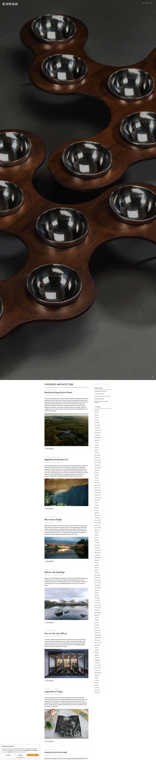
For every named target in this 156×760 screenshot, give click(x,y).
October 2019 (97, 610)
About (147, 3)
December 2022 (97, 520)
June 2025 (96, 445)
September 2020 (97, 587)
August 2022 (97, 530)
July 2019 (96, 617)
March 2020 (96, 597)
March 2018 (96, 657)
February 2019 (97, 630)
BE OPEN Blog (54, 389)
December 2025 (97, 430)
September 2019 (97, 612)
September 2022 (97, 527)
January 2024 (97, 487)
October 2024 (97, 465)
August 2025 (97, 440)
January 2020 (97, 602)
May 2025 (96, 447)
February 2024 (97, 485)
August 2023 (97, 500)
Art (52, 689)
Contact (151, 3)
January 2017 (97, 692)
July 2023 (96, 502)
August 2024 (97, 470)
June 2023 (96, 505)
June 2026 (96, 415)
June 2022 (96, 535)
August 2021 (97, 560)
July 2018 (96, 647)
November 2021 (97, 552)
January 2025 (97, 457)
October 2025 (97, 435)
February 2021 (97, 575)
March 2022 (96, 542)
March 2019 (96, 627)
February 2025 (97, 455)
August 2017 (97, 675)
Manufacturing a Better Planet (58, 392)
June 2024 (96, 475)
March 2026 (96, 422)
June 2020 (96, 595)
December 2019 (97, 605)
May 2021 (96, 567)
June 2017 (96, 680)
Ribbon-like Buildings (54, 572)
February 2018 (97, 660)
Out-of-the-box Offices (55, 633)
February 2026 (97, 425)
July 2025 (96, 442)
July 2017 (96, 677)
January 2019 (97, 632)
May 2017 (96, 682)
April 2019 (96, 625)
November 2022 (97, 522)
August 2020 (97, 590)
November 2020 (97, 582)
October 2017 (97, 670)
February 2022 (97, 545)
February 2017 (97, 690)
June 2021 (96, 565)
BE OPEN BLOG (10, 3)
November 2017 (97, 667)
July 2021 (96, 562)
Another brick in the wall (55, 752)
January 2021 (97, 577)
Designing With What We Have (100, 391)
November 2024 (97, 462)
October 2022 (97, 525)
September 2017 (97, 672)
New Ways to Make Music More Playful (102, 396)
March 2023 (96, 512)
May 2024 (96, 477)
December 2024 (97, 460)
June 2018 (96, 650)
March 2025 (96, 452)
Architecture (47, 389)
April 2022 (96, 540)
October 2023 (97, 495)
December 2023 (97, 490)
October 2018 (97, 640)
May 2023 (96, 507)
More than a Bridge (53, 519)
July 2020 (96, 592)
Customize (8, 755)
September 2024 (97, 467)
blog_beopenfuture (48, 395)
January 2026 (97, 427)
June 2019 (96, 620)
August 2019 (97, 615)
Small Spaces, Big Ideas (99, 398)
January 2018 (97, 662)
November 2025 (97, 432)
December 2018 (97, 635)
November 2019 (97, 607)
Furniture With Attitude (99, 393)
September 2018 (97, 642)
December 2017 (97, 665)
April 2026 (96, 420)
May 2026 (96, 417)
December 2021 (97, 550)
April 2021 (96, 570)
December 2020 (97, 580)
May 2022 (96, 537)
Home (144, 3)
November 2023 (97, 492)
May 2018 (96, 652)
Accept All (33, 755)
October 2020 (97, 585)
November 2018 (97, 637)
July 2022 (96, 532)
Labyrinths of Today (53, 691)
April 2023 (96, 510)
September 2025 (97, 437)
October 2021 (97, 555)
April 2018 (96, 655)
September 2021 (97, 557)
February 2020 (97, 600)
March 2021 (96, 572)
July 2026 (96, 412)
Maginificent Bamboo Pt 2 (56, 459)
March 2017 (96, 687)
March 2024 (96, 482)
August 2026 (97, 410)
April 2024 (96, 480)
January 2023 (97, 517)
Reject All (21, 755)
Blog (59, 456)
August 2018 (97, 645)
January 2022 (97, 547)
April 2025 (96, 450)
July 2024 (96, 472)
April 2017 (96, 685)
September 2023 (97, 497)
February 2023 (97, 515)
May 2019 (96, 622)
